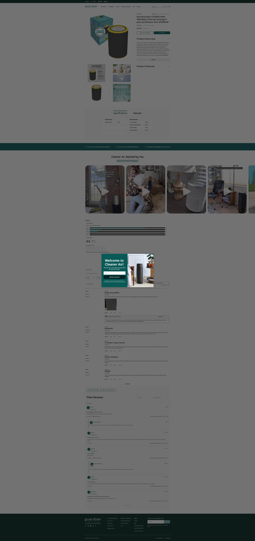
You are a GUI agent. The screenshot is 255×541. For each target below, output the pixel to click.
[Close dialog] (152, 255)
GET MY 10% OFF (114, 277)
